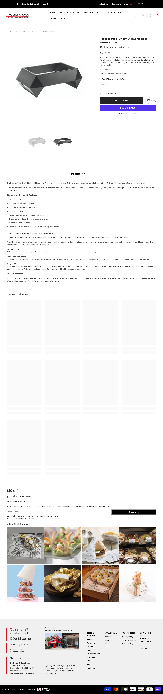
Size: (114, 74)
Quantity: (104, 84)
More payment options (128, 113)
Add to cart (121, 100)
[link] (24, 348)
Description (78, 173)
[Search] (136, 15)
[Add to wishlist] (148, 100)
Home (9, 31)
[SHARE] (154, 100)
